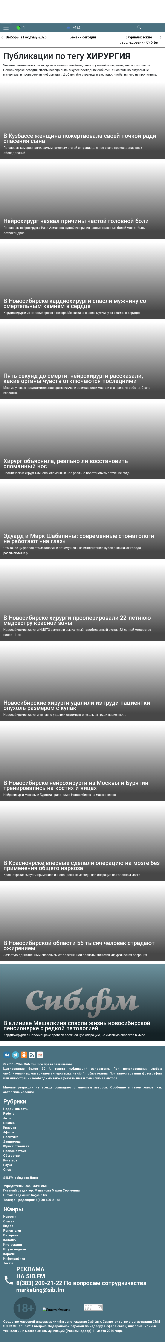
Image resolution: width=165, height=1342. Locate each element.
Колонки (10, 1240)
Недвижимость (15, 1109)
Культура (10, 1160)
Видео (8, 1226)
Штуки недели (14, 1249)
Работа (8, 1114)
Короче (9, 1254)
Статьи (8, 1221)
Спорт (8, 1170)
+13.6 (76, 27)
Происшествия (14, 1151)
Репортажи (12, 1231)
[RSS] (33, 1055)
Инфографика (14, 1259)
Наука (7, 1165)
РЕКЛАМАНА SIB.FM (30, 1273)
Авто (7, 1118)
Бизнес (9, 1123)
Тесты (8, 1263)
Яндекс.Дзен (27, 1178)
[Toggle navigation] (6, 27)
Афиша (8, 1132)
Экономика (12, 1142)
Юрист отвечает (16, 1146)
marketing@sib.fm (40, 1290)
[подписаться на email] (41, 1055)
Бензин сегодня (35, 37)
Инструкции (12, 1244)
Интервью (11, 1235)
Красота (9, 1127)
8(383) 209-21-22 (40, 1283)
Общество (11, 1156)
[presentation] (2, 36)
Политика (10, 1137)
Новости (10, 1217)
